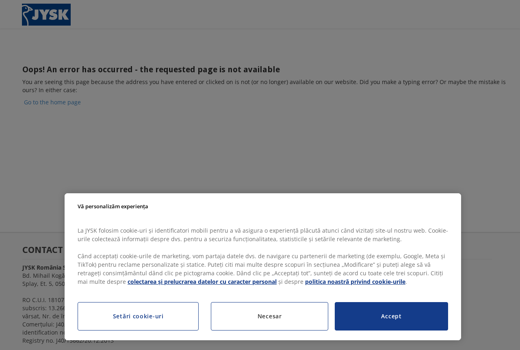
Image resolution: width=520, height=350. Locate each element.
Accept (391, 316)
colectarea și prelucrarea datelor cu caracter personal (202, 281)
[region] (263, 266)
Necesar (270, 316)
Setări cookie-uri (138, 316)
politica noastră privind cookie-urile (355, 281)
